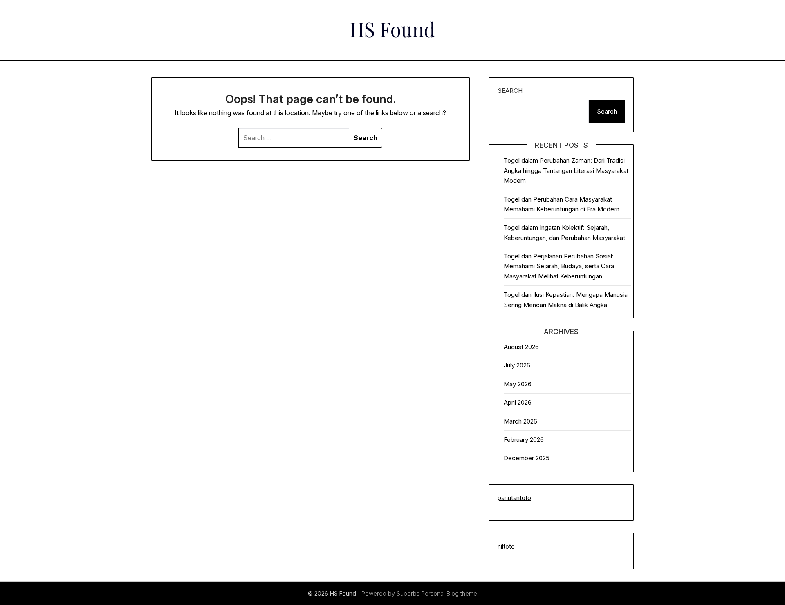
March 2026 (520, 421)
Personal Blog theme (449, 593)
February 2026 (524, 440)
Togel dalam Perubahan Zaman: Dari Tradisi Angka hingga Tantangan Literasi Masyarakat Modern (566, 170)
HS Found (392, 29)
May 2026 (518, 384)
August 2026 (521, 347)
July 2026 (517, 365)
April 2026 (518, 402)
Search (510, 90)
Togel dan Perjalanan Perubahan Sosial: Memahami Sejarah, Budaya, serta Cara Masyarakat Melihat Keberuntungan (559, 266)
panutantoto (514, 498)
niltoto (506, 546)
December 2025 (527, 458)
